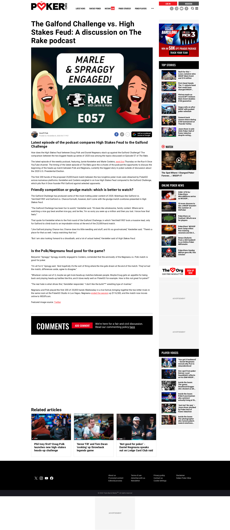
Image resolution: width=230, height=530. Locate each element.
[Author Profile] (34, 134)
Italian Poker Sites (183, 478)
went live (120, 161)
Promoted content (115, 478)
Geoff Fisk (43, 133)
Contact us (158, 478)
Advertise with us (138, 478)
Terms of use (136, 475)
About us (112, 475)
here (132, 327)
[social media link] (172, 8)
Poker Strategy (125, 8)
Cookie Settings (160, 481)
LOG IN (168, 3)
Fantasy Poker (95, 8)
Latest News (80, 8)
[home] (49, 6)
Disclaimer (180, 475)
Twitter (57, 302)
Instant (109, 8)
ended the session (99, 293)
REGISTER (188, 3)
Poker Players (141, 8)
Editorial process (115, 481)
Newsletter (135, 481)
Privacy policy (159, 475)
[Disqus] (92, 370)
